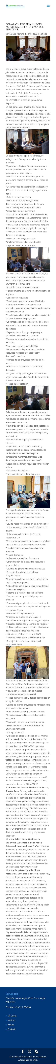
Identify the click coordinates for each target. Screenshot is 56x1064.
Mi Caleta (12, 1015)
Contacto (12, 1029)
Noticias (43, 33)
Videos (11, 1024)
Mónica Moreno (16, 33)
